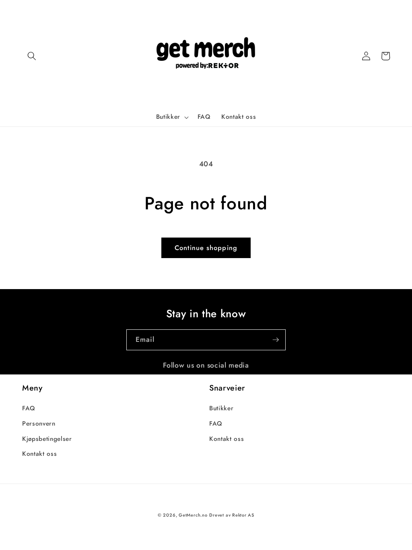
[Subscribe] (275, 339)
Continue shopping (206, 247)
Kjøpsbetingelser (47, 438)
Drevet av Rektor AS (231, 515)
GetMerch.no (193, 515)
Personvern (39, 423)
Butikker (221, 408)
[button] (31, 56)
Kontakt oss (39, 453)
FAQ (28, 408)
